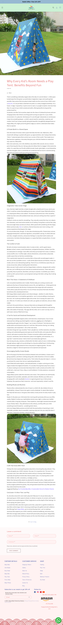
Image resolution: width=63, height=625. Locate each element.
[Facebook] (35, 592)
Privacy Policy (28, 600)
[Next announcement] (60, 1)
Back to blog (33, 522)
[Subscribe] (30, 597)
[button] (2, 7)
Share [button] (10, 93)
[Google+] (37, 592)
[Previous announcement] (3, 1)
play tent (10, 103)
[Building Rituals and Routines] (31, 438)
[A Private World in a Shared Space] (31, 178)
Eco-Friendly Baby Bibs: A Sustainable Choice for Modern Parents (36, 489)
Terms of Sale (8, 602)
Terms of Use (35, 600)
